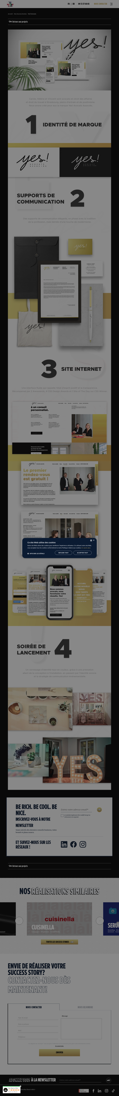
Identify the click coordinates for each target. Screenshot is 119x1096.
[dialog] (59, 548)
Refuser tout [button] (63, 553)
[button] (35, 553)
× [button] (93, 540)
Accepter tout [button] (82, 553)
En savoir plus (86, 548)
